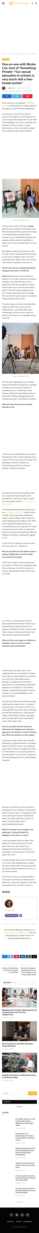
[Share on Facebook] (7, 96)
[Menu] (3, 3)
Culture (6, 59)
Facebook (25, 933)
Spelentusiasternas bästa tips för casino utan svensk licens (25, 1165)
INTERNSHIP (27, 1221)
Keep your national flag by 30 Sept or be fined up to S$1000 (10, 970)
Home (4, 54)
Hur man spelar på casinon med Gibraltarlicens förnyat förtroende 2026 (25, 1178)
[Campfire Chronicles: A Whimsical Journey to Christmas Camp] (19, 1062)
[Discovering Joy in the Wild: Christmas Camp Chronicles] (19, 1031)
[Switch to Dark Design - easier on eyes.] (32, 3)
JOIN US (18, 1221)
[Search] (36, 3)
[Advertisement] (19, 30)
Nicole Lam (11, 88)
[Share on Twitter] (17, 96)
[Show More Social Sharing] (35, 96)
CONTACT (10, 1221)
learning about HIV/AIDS (14, 512)
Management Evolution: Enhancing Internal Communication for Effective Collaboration (19, 1012)
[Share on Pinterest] (27, 96)
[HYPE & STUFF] (19, 3)
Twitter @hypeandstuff (11, 933)
